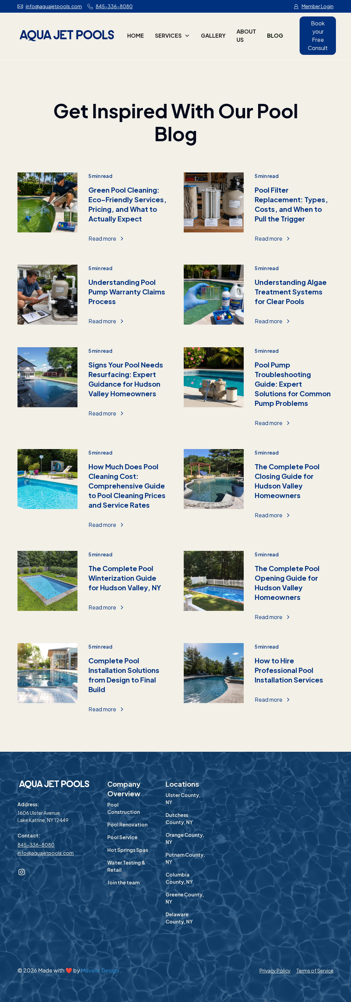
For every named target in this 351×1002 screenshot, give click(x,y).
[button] (172, 36)
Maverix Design (100, 970)
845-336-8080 (36, 845)
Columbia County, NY (179, 878)
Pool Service (122, 837)
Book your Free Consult (318, 35)
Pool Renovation (127, 824)
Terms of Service (315, 970)
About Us (246, 35)
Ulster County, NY (183, 798)
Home (135, 35)
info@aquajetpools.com (45, 853)
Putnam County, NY (185, 858)
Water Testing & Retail (126, 866)
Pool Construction (123, 808)
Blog (275, 35)
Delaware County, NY (179, 918)
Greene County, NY (185, 898)
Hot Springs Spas (127, 850)
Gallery (213, 35)
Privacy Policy (275, 970)
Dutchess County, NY (179, 818)
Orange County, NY (185, 838)
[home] (66, 35)
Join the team (123, 882)
